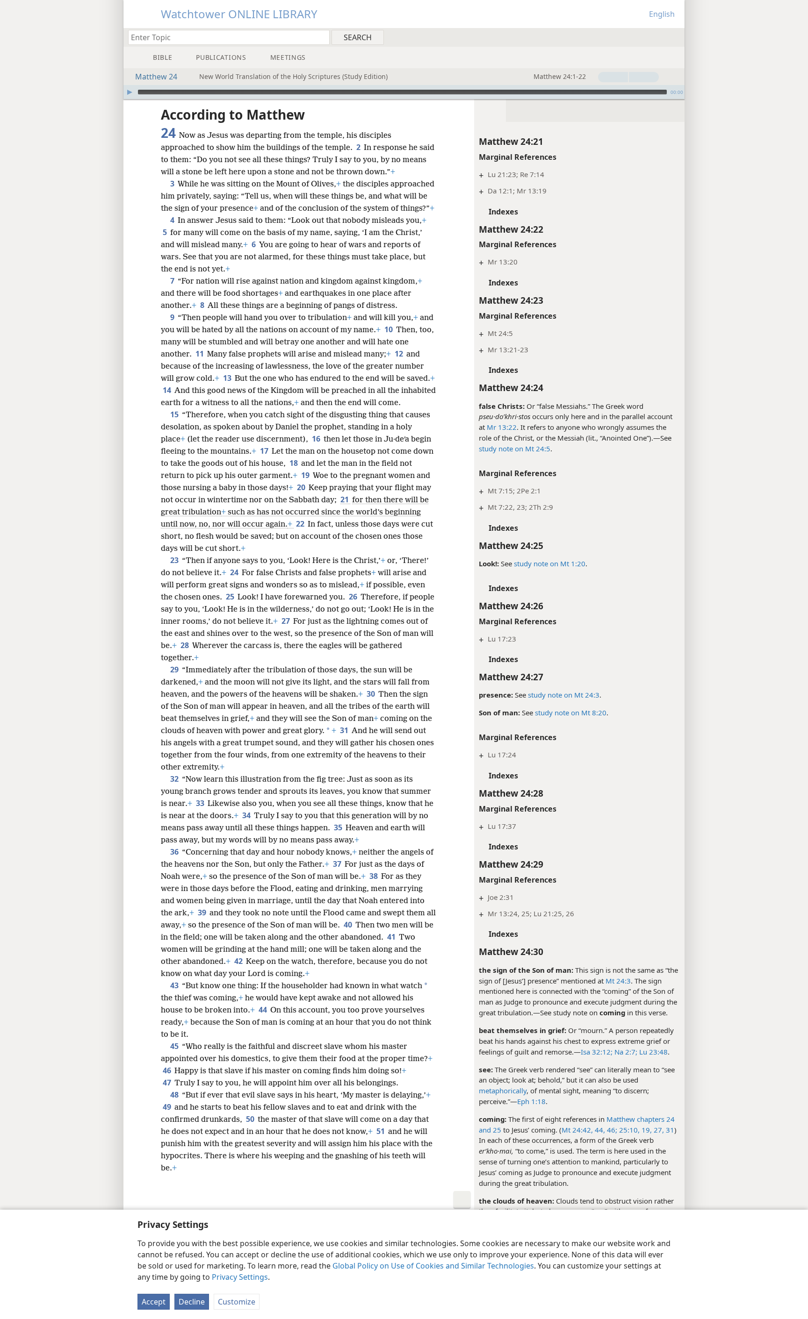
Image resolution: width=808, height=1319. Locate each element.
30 (371, 694)
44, (599, 1129)
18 (294, 463)
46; (611, 1129)
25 (496, 1129)
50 (251, 1119)
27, (658, 1129)
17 (265, 451)
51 (381, 1131)
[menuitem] (674, 36)
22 (301, 524)
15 (175, 414)
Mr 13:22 (502, 427)
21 (345, 499)
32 (175, 779)
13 (228, 378)
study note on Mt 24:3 (563, 694)
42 (239, 961)
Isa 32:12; (597, 1051)
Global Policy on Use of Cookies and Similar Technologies (433, 1266)
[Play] (129, 92)
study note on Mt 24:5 (514, 448)
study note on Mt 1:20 (549, 563)
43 (175, 985)
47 (168, 1082)
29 (175, 669)
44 (263, 1010)
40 (349, 925)
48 (175, 1095)
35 (339, 827)
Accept (154, 1302)
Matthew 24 (156, 76)
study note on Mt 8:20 (570, 712)
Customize (236, 1302)
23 (175, 560)
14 (168, 390)
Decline (192, 1302)
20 (302, 487)
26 (354, 597)
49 (168, 1107)
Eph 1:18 (531, 1101)
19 (306, 475)
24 (235, 572)
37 (338, 864)
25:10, (628, 1129)
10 (389, 329)
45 (175, 1046)
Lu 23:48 (652, 1051)
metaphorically (503, 1090)
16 (317, 439)
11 (200, 354)
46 (168, 1070)
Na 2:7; (625, 1051)
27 (286, 621)
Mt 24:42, (577, 1129)
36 (175, 852)
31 (669, 1129)
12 (399, 354)
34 (247, 815)
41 (392, 937)
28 (185, 645)
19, (646, 1129)
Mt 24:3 (618, 980)
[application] (404, 92)
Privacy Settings (240, 1277)
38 (374, 876)
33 (201, 803)
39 (203, 912)
